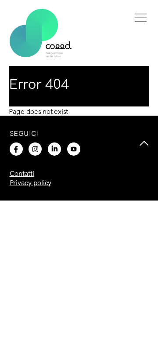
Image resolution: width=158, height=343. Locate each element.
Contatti (22, 173)
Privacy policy (31, 182)
